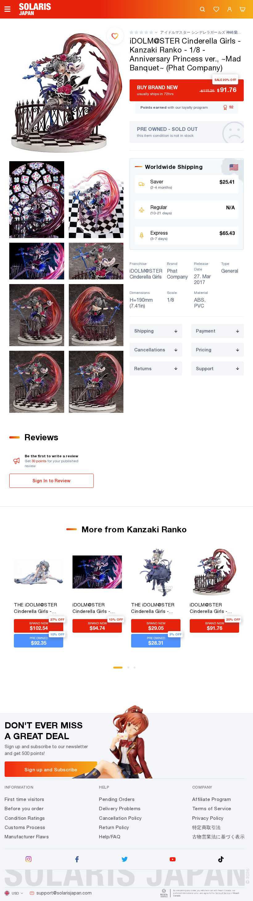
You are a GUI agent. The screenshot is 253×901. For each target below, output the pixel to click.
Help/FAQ (109, 836)
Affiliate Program (211, 799)
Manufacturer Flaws (27, 836)
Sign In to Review (51, 480)
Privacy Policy (208, 818)
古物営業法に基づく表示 (218, 836)
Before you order (24, 808)
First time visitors (24, 799)
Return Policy (114, 827)
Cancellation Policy (120, 818)
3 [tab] (137, 670)
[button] (141, 32)
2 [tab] (130, 670)
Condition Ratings (25, 818)
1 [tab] (116, 670)
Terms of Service (211, 808)
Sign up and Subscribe (50, 769)
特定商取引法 (206, 827)
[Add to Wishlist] (115, 35)
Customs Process (25, 827)
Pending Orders (117, 799)
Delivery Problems (120, 808)
